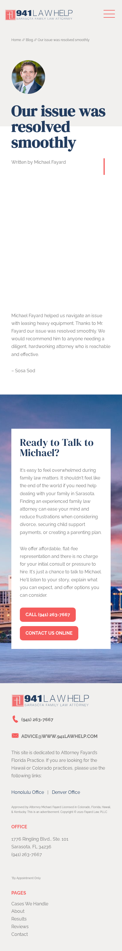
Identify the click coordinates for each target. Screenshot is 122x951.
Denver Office (66, 792)
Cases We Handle (29, 904)
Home (16, 40)
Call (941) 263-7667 (48, 614)
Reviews (20, 926)
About (17, 911)
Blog (29, 40)
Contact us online (49, 633)
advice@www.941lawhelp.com (59, 736)
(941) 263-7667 (37, 719)
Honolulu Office (27, 792)
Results (19, 919)
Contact (19, 934)
